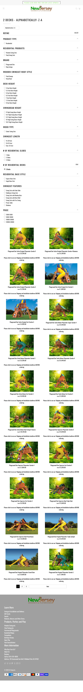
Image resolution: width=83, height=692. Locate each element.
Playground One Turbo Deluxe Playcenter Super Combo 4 (61, 322)
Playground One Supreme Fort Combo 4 (22, 501)
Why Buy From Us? (9, 649)
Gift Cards (7, 614)
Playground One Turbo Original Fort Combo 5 (61, 287)
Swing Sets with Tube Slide (13, 190)
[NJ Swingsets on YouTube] (10, 663)
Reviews (6, 654)
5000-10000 (9, 217)
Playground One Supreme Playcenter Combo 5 (61, 430)
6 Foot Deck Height (11, 93)
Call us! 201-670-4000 (11, 656)
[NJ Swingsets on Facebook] (8, 663)
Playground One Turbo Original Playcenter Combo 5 (22, 251)
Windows (8, 205)
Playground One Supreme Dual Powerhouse (22, 536)
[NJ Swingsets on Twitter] (5, 663)
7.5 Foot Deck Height (11, 100)
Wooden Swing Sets (11, 52)
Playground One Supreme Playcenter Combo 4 (21, 465)
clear (77, 164)
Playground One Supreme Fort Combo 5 (61, 465)
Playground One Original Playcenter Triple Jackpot (61, 536)
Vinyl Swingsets (9, 628)
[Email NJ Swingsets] (19, 663)
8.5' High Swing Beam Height (14, 115)
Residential (9, 43)
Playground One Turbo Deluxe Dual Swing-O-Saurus (22, 430)
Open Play (7, 640)
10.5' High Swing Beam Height (14, 122)
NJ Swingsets (12, 670)
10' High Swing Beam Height (13, 119)
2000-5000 (9, 214)
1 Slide (8, 155)
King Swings (9, 67)
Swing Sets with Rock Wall (13, 198)
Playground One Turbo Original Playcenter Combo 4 (22, 287)
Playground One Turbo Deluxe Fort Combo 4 (61, 394)
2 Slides (8, 157)
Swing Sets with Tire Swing (13, 200)
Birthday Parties (9, 637)
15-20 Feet (9, 141)
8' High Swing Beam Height (13, 112)
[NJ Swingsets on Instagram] (17, 663)
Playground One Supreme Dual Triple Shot (61, 501)
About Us (7, 651)
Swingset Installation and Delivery (14, 611)
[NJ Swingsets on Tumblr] (15, 663)
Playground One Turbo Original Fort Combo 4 (22, 322)
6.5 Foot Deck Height (11, 95)
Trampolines (7, 635)
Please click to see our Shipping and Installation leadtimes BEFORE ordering (22, 259)
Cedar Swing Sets (11, 131)
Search (6, 616)
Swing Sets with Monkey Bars (14, 195)
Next (48, 586)
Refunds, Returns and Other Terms (14, 618)
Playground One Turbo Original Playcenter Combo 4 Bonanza (61, 251)
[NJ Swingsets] (41, 8)
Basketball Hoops (9, 633)
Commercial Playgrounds (11, 630)
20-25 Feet (9, 143)
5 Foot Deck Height (11, 88)
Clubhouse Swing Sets (12, 193)
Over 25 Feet (9, 146)
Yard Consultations (9, 642)
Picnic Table (9, 203)
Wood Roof (9, 79)
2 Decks (8, 169)
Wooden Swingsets (9, 625)
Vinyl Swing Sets (10, 55)
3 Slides (8, 160)
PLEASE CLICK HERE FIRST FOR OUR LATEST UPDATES (41, 3)
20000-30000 (10, 222)
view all (76, 33)
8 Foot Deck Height (11, 103)
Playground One (10, 64)
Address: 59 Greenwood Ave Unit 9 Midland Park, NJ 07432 (21, 659)
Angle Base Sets (10, 181)
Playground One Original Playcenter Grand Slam (22, 572)
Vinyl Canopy (9, 76)
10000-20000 (10, 219)
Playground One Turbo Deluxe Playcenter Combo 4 (61, 358)
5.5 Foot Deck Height (11, 90)
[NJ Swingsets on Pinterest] (12, 663)
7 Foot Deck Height (11, 98)
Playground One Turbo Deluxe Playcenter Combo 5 (21, 358)
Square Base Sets (11, 178)
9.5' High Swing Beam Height (14, 117)
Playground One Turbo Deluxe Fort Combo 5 (22, 394)
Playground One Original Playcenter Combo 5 (61, 572)
